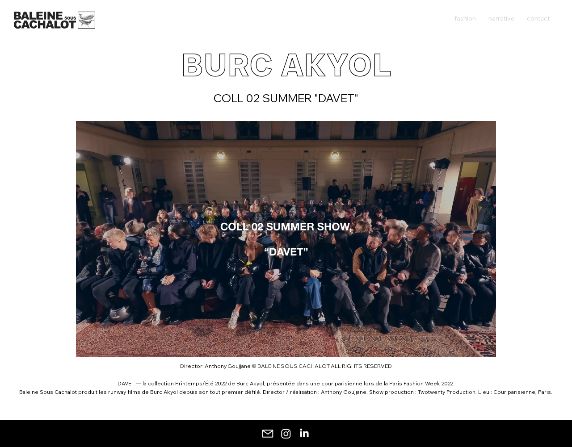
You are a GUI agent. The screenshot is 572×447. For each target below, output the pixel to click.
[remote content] (286, 239)
